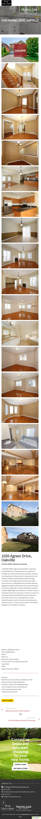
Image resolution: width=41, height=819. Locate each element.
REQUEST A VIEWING (7, 700)
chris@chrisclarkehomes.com (12, 797)
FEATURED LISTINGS (20, 768)
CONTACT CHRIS (20, 764)
